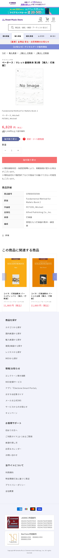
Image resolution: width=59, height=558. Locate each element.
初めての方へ (11, 430)
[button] (53, 19)
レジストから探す (13, 352)
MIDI (53, 36)
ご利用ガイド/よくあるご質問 (18, 436)
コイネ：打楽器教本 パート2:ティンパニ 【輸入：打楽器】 (15, 296)
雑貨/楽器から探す (13, 345)
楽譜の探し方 (11, 442)
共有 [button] (7, 235)
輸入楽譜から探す (13, 339)
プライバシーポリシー (15, 484)
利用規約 (9, 472)
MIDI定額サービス (13, 381)
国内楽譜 (6, 36)
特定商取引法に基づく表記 (17, 478)
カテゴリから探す (13, 327)
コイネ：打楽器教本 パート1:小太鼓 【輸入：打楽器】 (41, 296)
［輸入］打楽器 (26, 53)
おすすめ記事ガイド (14, 394)
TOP (4, 53)
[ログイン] (40, 19)
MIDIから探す (11, 358)
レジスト (41, 36)
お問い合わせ (11, 455)
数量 (4, 144)
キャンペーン (11, 413)
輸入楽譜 (18, 36)
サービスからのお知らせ (16, 406)
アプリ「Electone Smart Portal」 (21, 388)
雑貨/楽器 (29, 36)
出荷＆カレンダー (13, 448)
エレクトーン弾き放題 (15, 375)
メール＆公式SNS (13, 400)
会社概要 (9, 491)
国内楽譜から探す (13, 333)
